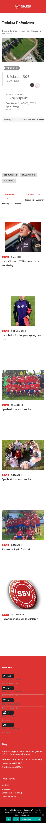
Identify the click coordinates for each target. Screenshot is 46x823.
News (5, 257)
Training (9, 180)
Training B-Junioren (11, 704)
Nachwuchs (29, 175)
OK (9, 819)
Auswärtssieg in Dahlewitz (17, 549)
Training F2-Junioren (11, 679)
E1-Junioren (11, 175)
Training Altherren (10, 716)
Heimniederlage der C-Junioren (20, 619)
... (37, 85)
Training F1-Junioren (11, 692)
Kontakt (5, 785)
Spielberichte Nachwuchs (16, 409)
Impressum (7, 789)
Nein (16, 819)
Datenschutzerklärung (12, 793)
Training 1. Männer (10, 728)
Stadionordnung (9, 796)
